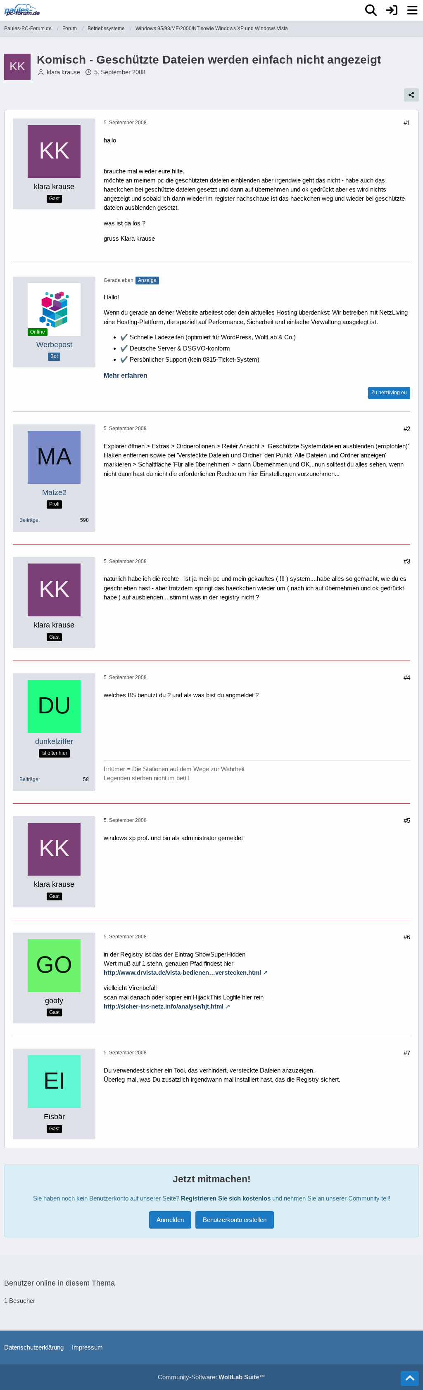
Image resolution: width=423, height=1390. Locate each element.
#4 (407, 677)
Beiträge (28, 520)
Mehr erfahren (125, 375)
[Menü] (412, 10)
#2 (407, 428)
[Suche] (371, 10)
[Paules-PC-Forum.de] (21, 10)
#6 (407, 936)
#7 (407, 1052)
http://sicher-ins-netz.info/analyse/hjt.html (163, 1006)
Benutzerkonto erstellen (234, 1219)
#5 (407, 820)
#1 (407, 122)
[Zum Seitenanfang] (410, 1378)
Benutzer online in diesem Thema (59, 1283)
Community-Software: (211, 1377)
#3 (407, 561)
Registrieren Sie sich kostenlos (226, 1198)
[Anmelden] (391, 10)
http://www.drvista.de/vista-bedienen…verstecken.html (182, 972)
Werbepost (54, 345)
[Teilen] (411, 95)
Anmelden (170, 1219)
